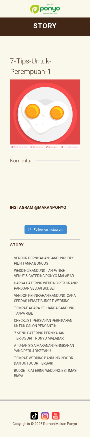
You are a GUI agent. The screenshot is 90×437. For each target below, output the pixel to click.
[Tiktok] (34, 415)
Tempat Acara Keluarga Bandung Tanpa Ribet (44, 310)
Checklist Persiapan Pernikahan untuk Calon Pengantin (43, 323)
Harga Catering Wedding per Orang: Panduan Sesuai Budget (46, 285)
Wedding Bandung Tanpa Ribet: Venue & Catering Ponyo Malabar (44, 273)
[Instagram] (45, 415)
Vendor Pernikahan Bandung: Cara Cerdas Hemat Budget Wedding (45, 298)
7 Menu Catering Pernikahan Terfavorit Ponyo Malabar (39, 335)
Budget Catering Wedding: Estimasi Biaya (45, 373)
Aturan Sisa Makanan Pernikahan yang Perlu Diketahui (44, 348)
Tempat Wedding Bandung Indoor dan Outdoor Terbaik (43, 360)
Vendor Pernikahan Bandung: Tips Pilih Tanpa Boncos (44, 260)
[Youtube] (56, 415)
